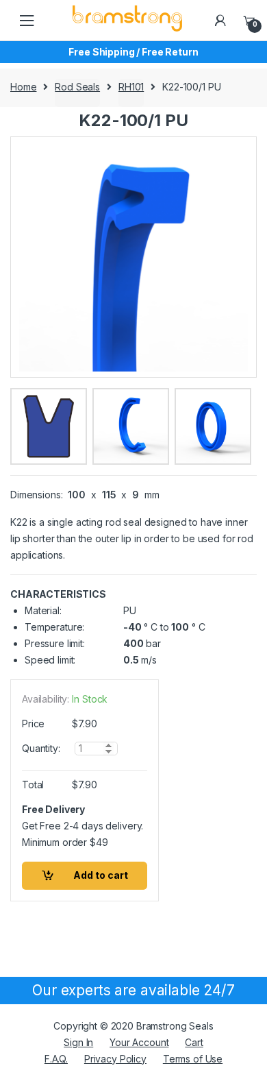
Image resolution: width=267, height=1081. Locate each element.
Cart (194, 1042)
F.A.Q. (56, 1059)
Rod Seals (77, 87)
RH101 (131, 87)
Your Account (139, 1042)
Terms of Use (192, 1059)
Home (23, 87)
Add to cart (100, 875)
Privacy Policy (115, 1059)
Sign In (78, 1042)
